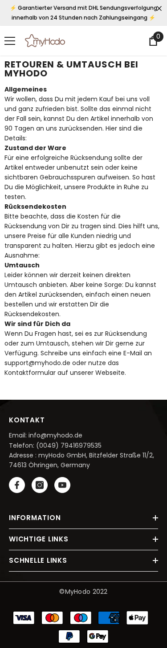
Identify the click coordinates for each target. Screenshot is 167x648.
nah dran (159, 8)
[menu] (9, 41)
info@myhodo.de (55, 435)
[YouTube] (62, 485)
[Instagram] (40, 485)
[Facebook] (17, 485)
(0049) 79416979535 (69, 445)
